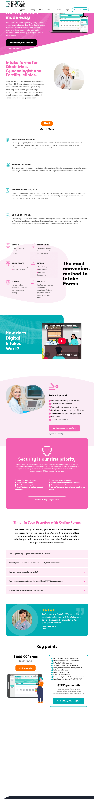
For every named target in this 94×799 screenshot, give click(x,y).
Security (32, 10)
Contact (58, 10)
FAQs (41, 10)
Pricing (49, 10)
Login (67, 10)
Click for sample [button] (25, 668)
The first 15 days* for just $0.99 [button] (21, 43)
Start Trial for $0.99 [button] (80, 10)
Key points (22, 10)
